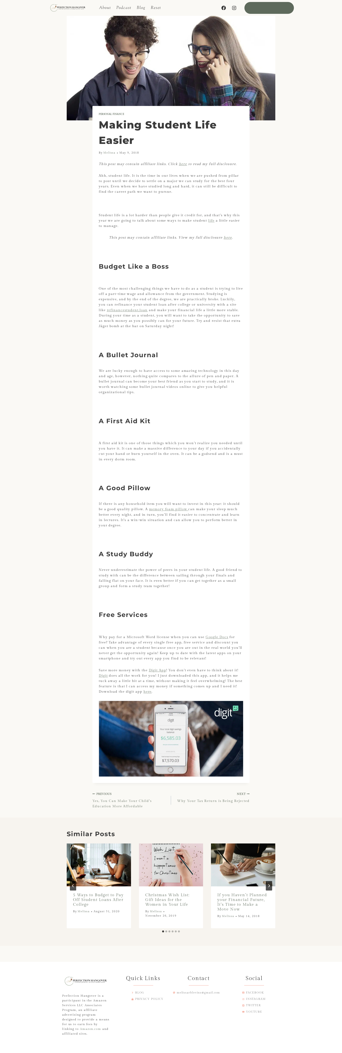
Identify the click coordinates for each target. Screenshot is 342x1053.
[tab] (163, 931)
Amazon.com (90, 1029)
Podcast (123, 8)
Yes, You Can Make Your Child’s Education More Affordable (122, 800)
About (105, 8)
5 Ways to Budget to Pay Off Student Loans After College (98, 900)
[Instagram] (234, 8)
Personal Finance (111, 114)
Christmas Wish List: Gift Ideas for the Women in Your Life (167, 900)
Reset (156, 8)
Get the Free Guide (269, 8)
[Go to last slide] (73, 886)
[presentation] (99, 864)
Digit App (157, 670)
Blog (141, 8)
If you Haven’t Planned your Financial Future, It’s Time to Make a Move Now (242, 902)
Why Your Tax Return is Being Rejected (213, 797)
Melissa (109, 152)
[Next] (269, 886)
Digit (103, 676)
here (183, 164)
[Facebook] (223, 8)
